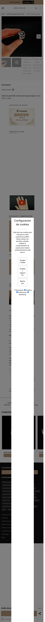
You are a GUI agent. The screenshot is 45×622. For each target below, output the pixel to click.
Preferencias (22, 292)
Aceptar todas (22, 261)
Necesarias (19, 290)
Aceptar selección (22, 272)
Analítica (29, 290)
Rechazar (22, 282)
